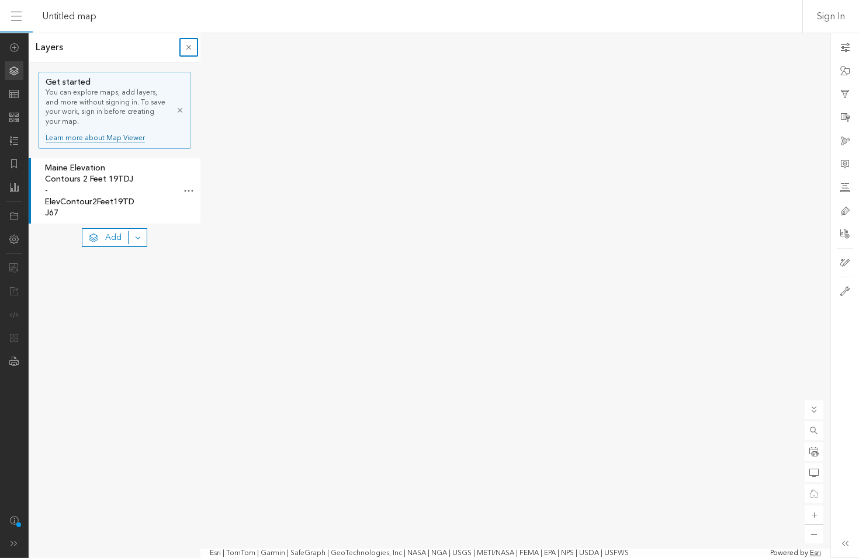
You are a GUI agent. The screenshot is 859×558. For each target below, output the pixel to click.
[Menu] (16, 16)
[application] (429, 295)
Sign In (831, 16)
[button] (814, 430)
